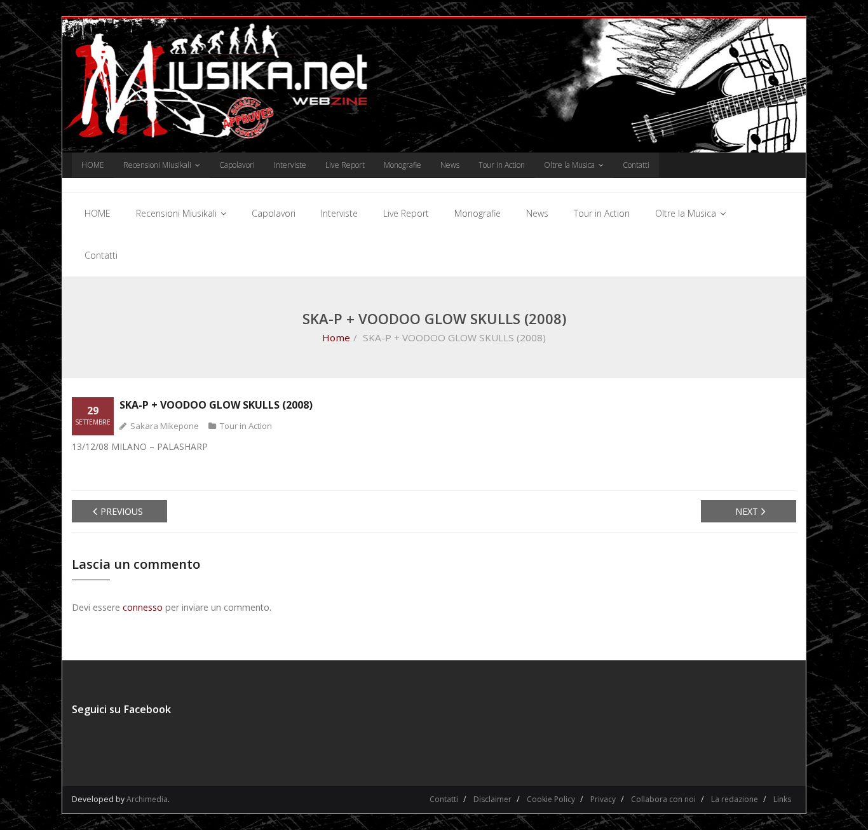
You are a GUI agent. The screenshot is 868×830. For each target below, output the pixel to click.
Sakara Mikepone (164, 426)
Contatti (636, 165)
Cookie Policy (551, 799)
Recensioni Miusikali (157, 165)
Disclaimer (492, 799)
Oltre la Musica (569, 165)
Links (782, 799)
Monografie (402, 165)
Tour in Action (501, 165)
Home (336, 337)
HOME (92, 165)
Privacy (603, 799)
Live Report (345, 165)
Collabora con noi (663, 799)
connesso (143, 607)
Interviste (290, 165)
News (449, 165)
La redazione (734, 799)
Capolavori (237, 165)
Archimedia (147, 799)
